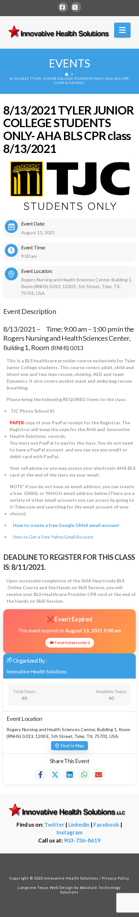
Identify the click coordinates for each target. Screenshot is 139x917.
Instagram (69, 832)
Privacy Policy (115, 878)
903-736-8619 (82, 840)
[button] (122, 30)
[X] (76, 7)
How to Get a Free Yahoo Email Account (53, 536)
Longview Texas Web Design (45, 887)
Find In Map (72, 745)
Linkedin (79, 824)
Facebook (106, 824)
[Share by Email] (98, 774)
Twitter (54, 824)
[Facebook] (63, 7)
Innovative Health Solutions (36, 671)
